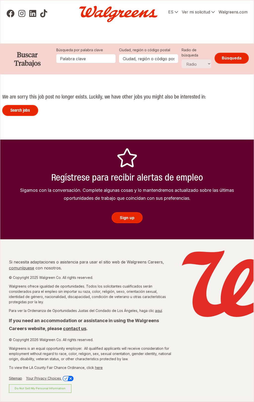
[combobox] (148, 58)
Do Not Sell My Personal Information (40, 388)
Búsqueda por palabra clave (79, 50)
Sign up (127, 217)
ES (170, 11)
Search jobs (20, 110)
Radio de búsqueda (190, 52)
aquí (158, 310)
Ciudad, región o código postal (144, 50)
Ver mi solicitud (196, 11)
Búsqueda (232, 57)
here (99, 367)
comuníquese (21, 267)
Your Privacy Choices (44, 378)
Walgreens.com (233, 11)
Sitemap (15, 378)
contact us (74, 328)
